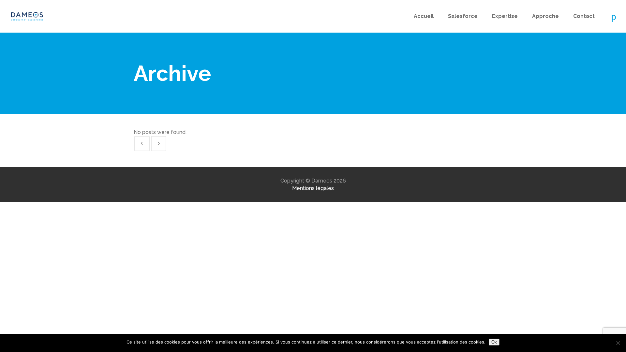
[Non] (618, 343)
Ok (494, 342)
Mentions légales (313, 188)
